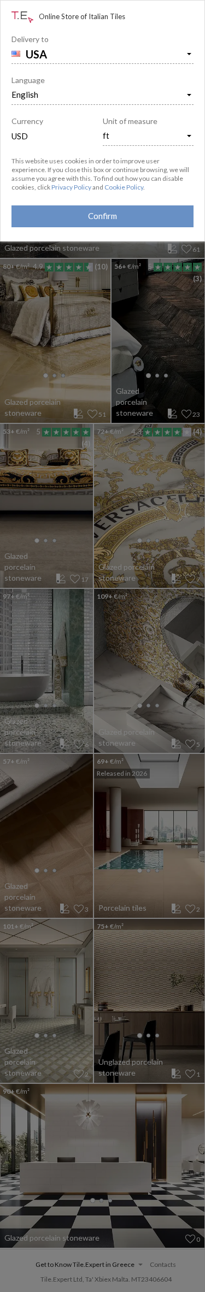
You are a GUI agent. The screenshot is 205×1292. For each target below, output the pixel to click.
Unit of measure (130, 121)
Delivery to (30, 39)
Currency (27, 121)
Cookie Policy (123, 187)
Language (28, 80)
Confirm (102, 216)
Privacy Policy (71, 187)
